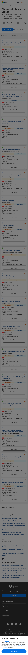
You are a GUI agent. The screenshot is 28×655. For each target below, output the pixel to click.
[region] (14, 645)
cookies (7, 641)
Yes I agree (14, 651)
